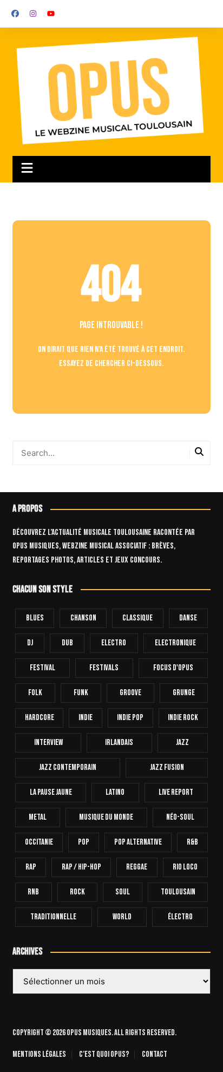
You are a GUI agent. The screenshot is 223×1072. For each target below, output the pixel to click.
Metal (38, 817)
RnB (33, 892)
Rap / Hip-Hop (81, 867)
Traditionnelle (53, 917)
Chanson (83, 618)
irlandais (119, 742)
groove (130, 693)
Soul (122, 892)
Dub (67, 643)
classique (137, 618)
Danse (188, 618)
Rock (77, 892)
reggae (136, 867)
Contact (154, 1054)
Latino (115, 792)
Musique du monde (106, 817)
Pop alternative (138, 842)
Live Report (176, 792)
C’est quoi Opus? (104, 1054)
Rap (30, 867)
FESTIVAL (42, 668)
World (122, 917)
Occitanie (39, 842)
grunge (184, 693)
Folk (35, 693)
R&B (192, 842)
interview (48, 742)
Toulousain (178, 892)
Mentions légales (39, 1054)
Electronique (175, 643)
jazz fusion (167, 767)
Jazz (182, 742)
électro (180, 917)
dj (30, 643)
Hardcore (39, 718)
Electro (113, 643)
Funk (81, 693)
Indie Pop (130, 718)
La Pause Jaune (51, 792)
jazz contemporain (67, 767)
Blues (35, 618)
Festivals (104, 668)
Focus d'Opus (173, 668)
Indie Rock (183, 718)
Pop (83, 842)
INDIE (85, 718)
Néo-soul (180, 817)
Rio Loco (185, 867)
